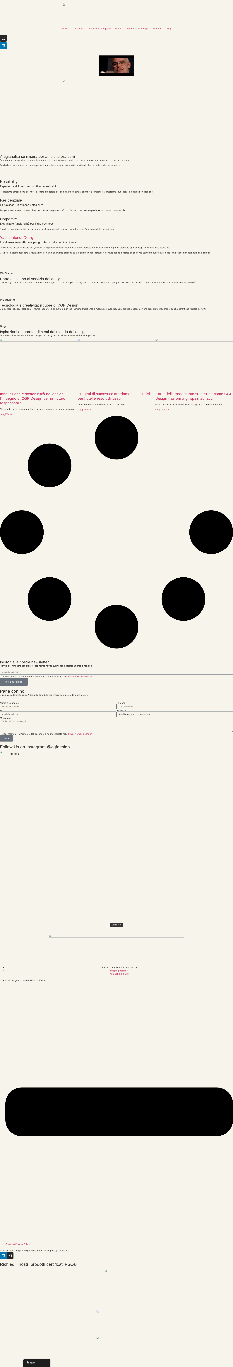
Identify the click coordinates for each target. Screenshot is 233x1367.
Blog (169, 28)
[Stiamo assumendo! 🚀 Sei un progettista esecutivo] (145, 799)
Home (64, 28)
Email (3, 710)
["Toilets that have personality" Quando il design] (87, 772)
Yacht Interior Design (17, 237)
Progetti (157, 28)
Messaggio (5, 718)
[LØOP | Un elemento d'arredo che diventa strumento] (87, 865)
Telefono (120, 703)
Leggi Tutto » (7, 414)
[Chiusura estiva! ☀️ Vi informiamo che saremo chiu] (28, 778)
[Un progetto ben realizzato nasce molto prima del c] (145, 861)
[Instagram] (10, 1255)
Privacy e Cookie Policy (80, 676)
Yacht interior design (137, 28)
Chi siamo (78, 28)
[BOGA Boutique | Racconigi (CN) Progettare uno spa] (28, 880)
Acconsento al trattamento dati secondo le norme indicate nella (47, 676)
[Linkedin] (3, 1255)
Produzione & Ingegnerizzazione (104, 28)
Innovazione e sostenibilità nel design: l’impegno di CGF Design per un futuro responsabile (32, 398)
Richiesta (121, 710)
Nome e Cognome (9, 703)
